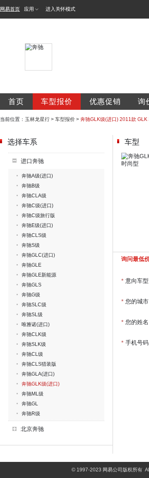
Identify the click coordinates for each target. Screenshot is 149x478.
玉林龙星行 (37, 119)
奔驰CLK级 (34, 334)
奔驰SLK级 (34, 344)
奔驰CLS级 (34, 235)
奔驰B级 (31, 186)
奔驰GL (30, 404)
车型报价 (56, 101)
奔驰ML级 (32, 394)
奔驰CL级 (32, 354)
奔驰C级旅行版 (38, 215)
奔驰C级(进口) (37, 205)
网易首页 (10, 9)
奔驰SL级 (32, 314)
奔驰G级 (31, 295)
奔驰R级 (31, 413)
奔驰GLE (31, 265)
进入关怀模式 (60, 9)
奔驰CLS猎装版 (39, 364)
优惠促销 (105, 101)
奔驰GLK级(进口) (41, 384)
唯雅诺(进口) (36, 324)
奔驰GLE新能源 (39, 275)
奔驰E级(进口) (37, 225)
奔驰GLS (31, 285)
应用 (29, 9)
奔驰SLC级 (34, 305)
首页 (16, 101)
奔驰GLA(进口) (38, 374)
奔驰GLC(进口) (38, 255)
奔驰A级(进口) (37, 176)
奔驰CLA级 (34, 196)
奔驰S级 (31, 245)
